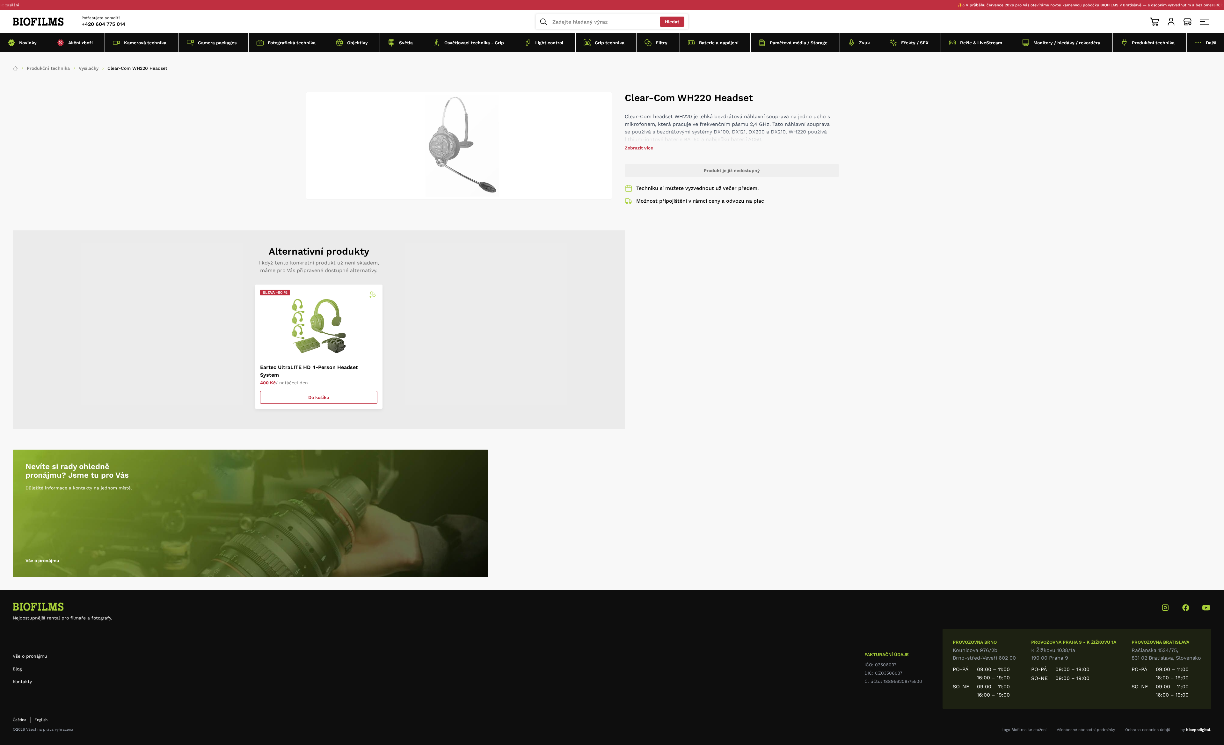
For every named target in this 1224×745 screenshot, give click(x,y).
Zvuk (864, 42)
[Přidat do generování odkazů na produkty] (372, 295)
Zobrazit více (639, 147)
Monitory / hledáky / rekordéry (1066, 42)
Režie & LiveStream (981, 42)
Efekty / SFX (915, 42)
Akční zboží (80, 42)
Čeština (19, 720)
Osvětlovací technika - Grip (474, 42)
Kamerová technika (145, 42)
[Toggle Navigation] (1204, 22)
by (1195, 729)
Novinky (28, 42)
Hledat (672, 21)
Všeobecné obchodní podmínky (1086, 729)
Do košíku (318, 397)
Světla (406, 42)
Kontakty (22, 681)
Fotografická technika (292, 42)
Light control (549, 42)
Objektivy (357, 42)
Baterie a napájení (719, 42)
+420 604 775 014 (103, 24)
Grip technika (609, 42)
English (40, 720)
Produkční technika (1153, 42)
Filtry (661, 42)
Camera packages (217, 42)
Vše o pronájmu (42, 560)
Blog (17, 668)
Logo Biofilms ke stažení (1024, 729)
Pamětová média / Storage (798, 42)
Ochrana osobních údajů (1147, 729)
